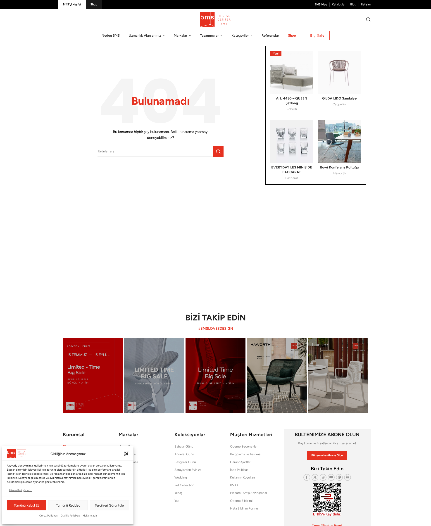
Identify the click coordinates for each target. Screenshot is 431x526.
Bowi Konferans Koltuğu (339, 167)
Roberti (291, 109)
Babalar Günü (183, 446)
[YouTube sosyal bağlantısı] (331, 477)
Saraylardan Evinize (188, 470)
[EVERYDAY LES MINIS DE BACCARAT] (291, 141)
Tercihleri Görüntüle (109, 505)
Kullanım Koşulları (242, 477)
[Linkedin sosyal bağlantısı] (347, 477)
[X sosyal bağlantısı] (315, 477)
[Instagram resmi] (93, 375)
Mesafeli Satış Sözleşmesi (248, 493)
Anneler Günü (184, 454)
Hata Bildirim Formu (244, 508)
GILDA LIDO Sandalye (339, 98)
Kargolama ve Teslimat (246, 454)
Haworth (339, 173)
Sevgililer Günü (185, 462)
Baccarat (291, 178)
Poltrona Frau (128, 454)
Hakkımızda (90, 515)
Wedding (180, 477)
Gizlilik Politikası (71, 515)
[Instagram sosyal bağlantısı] (323, 477)
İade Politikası (239, 470)
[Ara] (368, 19)
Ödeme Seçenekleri (244, 446)
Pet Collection (184, 485)
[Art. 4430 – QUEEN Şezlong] (291, 72)
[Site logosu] (215, 19)
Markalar (128, 434)
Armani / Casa (128, 462)
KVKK (234, 485)
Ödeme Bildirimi (241, 501)
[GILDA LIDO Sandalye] (339, 72)
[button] (126, 454)
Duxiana (124, 477)
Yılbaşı (178, 493)
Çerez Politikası (48, 515)
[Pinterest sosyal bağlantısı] (339, 477)
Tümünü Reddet (68, 505)
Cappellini (339, 104)
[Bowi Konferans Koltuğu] (339, 141)
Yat (176, 501)
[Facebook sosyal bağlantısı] (306, 477)
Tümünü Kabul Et (26, 505)
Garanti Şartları (240, 462)
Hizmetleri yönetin (20, 490)
